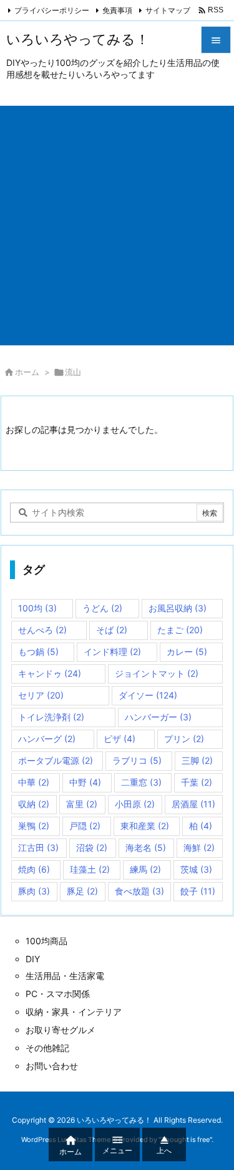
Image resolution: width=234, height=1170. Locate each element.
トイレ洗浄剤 (51, 717)
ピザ (119, 738)
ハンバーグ (47, 738)
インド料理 (112, 651)
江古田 (38, 847)
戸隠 (84, 825)
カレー (187, 651)
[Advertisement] (117, 222)
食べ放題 (139, 891)
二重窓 (141, 782)
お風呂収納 (178, 608)
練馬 (145, 869)
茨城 (196, 869)
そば (111, 629)
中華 (33, 782)
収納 (33, 804)
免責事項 (117, 10)
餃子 (197, 891)
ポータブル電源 (55, 760)
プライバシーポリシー (51, 10)
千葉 (196, 782)
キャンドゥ (49, 673)
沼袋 (91, 847)
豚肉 (34, 891)
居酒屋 (193, 804)
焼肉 (34, 869)
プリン (184, 738)
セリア (41, 695)
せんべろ (42, 629)
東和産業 (144, 825)
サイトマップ (167, 10)
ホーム (27, 372)
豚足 (82, 891)
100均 (37, 608)
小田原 (135, 804)
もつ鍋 (38, 651)
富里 (81, 804)
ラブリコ (137, 760)
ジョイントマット (156, 673)
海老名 (145, 847)
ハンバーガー (158, 717)
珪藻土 (90, 869)
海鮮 (199, 847)
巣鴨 (33, 825)
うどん (102, 608)
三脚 (197, 760)
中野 (85, 782)
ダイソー (148, 695)
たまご (180, 629)
